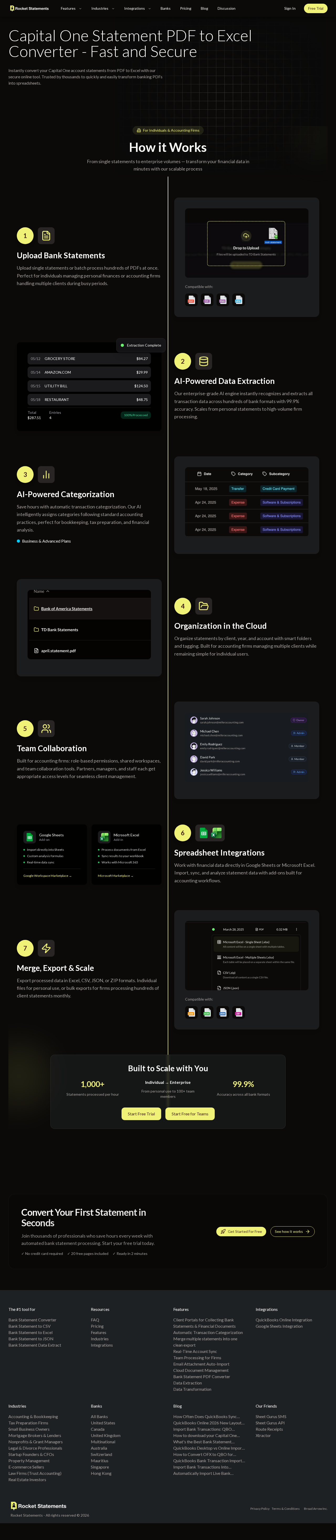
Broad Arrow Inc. (316, 1509)
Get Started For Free (245, 1231)
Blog (204, 8)
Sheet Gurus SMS (271, 1416)
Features (68, 8)
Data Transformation (192, 1389)
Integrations (134, 8)
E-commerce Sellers (26, 1466)
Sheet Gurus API (270, 1422)
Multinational (103, 1441)
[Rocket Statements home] (29, 8)
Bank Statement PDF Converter (201, 1376)
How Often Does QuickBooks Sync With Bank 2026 (205, 1417)
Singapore (100, 1466)
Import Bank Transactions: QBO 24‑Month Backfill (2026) (202, 1429)
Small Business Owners (29, 1428)
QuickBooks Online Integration (284, 1319)
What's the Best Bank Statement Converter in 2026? (202, 1442)
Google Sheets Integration (279, 1325)
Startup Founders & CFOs (31, 1454)
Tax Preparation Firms (28, 1422)
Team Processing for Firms (197, 1357)
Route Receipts (269, 1428)
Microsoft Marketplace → (116, 876)
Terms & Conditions (286, 1509)
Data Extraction (187, 1382)
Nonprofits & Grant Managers (35, 1441)
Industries (99, 8)
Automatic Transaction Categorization (208, 1332)
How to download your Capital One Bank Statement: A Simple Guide (205, 1436)
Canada (97, 1428)
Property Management (29, 1460)
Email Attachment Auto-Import (201, 1363)
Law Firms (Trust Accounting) (34, 1473)
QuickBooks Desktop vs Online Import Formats (208, 1448)
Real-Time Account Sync (195, 1351)
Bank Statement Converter (32, 1319)
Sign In (290, 8)
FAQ (95, 1319)
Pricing (185, 8)
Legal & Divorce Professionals (35, 1447)
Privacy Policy (260, 1509)
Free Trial (315, 8)
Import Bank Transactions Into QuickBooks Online (200, 1467)
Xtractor (263, 1435)
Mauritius (99, 1460)
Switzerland (101, 1454)
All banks (99, 1416)
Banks (166, 8)
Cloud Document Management (201, 1370)
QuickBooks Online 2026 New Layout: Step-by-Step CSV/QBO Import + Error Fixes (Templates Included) (208, 1423)
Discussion (226, 8)
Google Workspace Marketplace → (47, 876)
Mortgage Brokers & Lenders (34, 1435)
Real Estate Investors (27, 1479)
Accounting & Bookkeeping (33, 1416)
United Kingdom (105, 1435)
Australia (99, 1447)
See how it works (289, 1231)
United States (103, 1422)
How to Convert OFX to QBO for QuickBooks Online (203, 1454)
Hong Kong (101, 1473)
